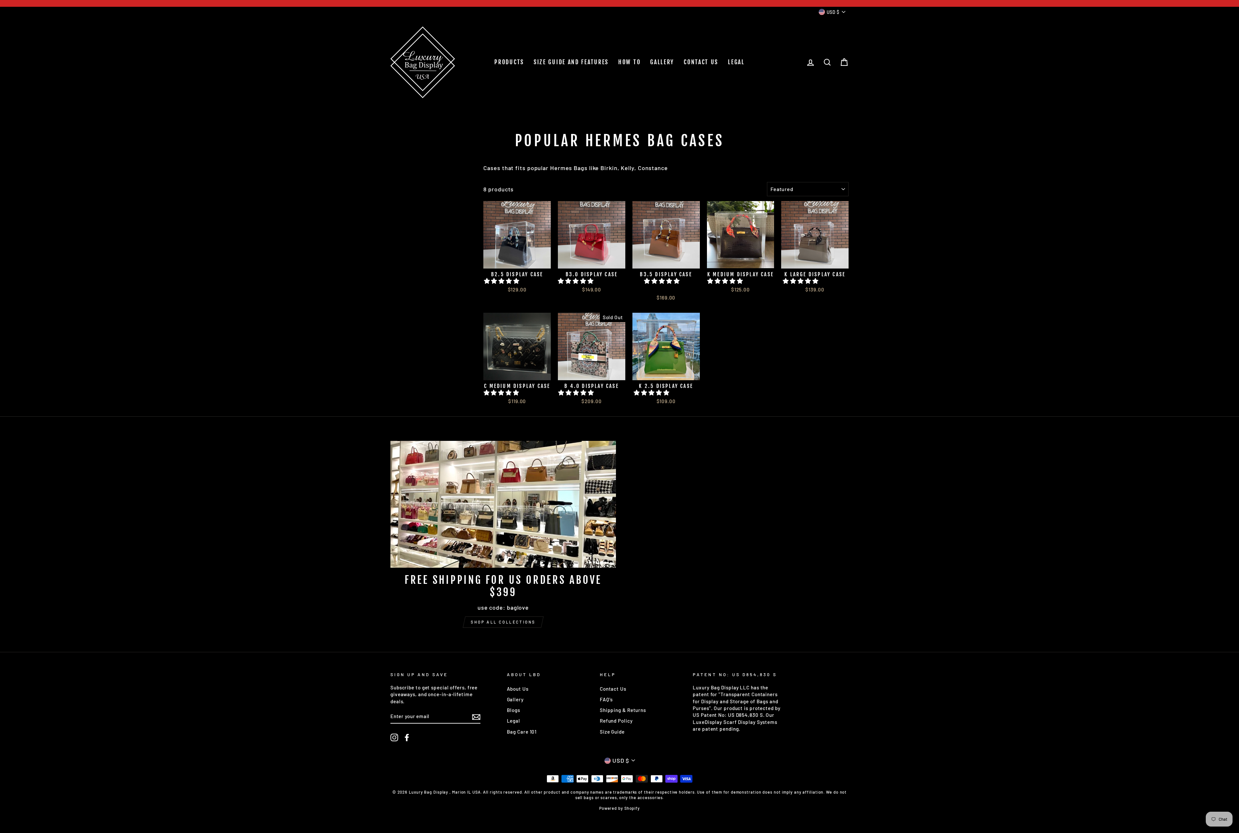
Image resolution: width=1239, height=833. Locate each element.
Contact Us (613, 689)
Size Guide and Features (571, 62)
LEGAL (736, 62)
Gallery (515, 699)
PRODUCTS (509, 62)
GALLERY (662, 62)
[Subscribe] (476, 716)
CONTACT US (701, 62)
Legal (513, 721)
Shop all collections (503, 622)
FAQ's (606, 699)
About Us (518, 689)
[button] (502, 280)
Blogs (513, 710)
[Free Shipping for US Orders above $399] (503, 504)
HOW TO (629, 62)
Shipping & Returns (623, 710)
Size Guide (612, 732)
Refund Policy (616, 721)
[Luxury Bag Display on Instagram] (394, 737)
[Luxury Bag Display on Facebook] (407, 737)
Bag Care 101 (522, 732)
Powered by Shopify (619, 808)
